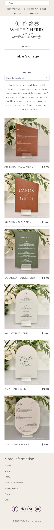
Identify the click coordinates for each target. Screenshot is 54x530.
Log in (43, 9)
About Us (8, 471)
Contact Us (13, 9)
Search (8, 465)
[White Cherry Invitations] (27, 34)
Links (6, 500)
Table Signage (27, 56)
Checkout (34, 13)
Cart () (21, 13)
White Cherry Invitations (30, 521)
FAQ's (7, 477)
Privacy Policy (11, 488)
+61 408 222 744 (30, 9)
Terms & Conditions (13, 482)
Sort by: (27, 72)
